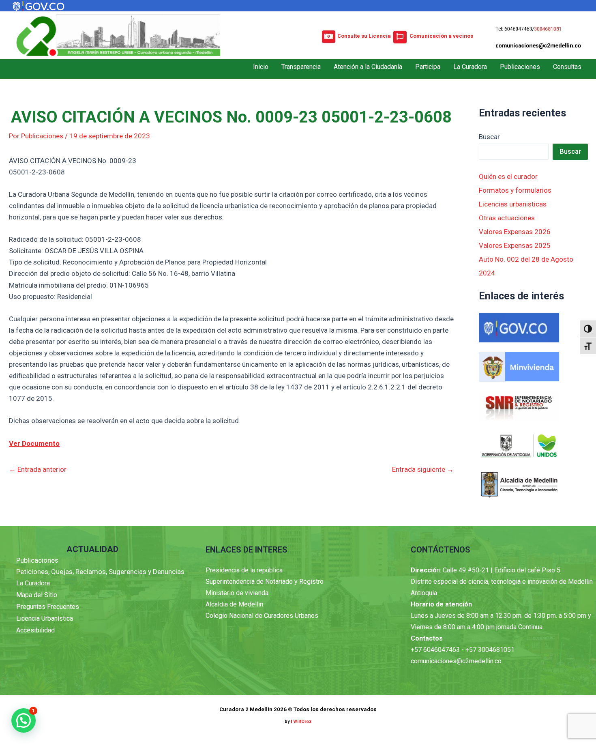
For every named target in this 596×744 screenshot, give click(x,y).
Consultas (567, 67)
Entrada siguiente (423, 469)
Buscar (489, 137)
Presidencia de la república (244, 570)
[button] (23, 720)
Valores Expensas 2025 (515, 245)
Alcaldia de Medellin (234, 604)
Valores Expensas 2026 (515, 232)
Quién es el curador (508, 176)
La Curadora (470, 67)
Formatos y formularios (515, 190)
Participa (427, 67)
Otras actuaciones (507, 218)
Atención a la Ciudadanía (368, 67)
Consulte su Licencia (364, 36)
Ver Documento (34, 443)
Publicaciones (520, 67)
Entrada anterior (37, 469)
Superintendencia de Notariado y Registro (265, 581)
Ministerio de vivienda (237, 593)
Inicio (260, 67)
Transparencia (301, 67)
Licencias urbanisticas (513, 204)
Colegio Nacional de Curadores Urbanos (262, 615)
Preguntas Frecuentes (47, 607)
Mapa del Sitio (36, 595)
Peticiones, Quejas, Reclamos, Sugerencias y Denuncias (100, 572)
